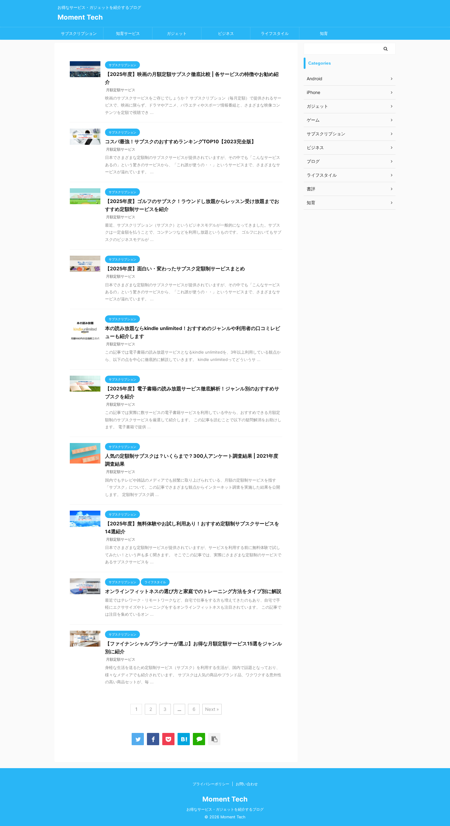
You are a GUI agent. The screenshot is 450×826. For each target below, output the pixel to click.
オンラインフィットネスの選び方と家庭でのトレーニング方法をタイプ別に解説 (193, 591)
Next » (212, 709)
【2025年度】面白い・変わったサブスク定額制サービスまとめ (175, 268)
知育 (324, 33)
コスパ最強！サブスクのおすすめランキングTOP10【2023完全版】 (180, 141)
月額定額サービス (120, 90)
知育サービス (128, 33)
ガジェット (177, 33)
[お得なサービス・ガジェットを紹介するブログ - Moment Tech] (184, 739)
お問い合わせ (247, 784)
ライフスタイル (275, 33)
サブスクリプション (79, 33)
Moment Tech (80, 17)
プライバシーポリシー (211, 784)
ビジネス (226, 33)
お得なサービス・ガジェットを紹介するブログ (225, 809)
